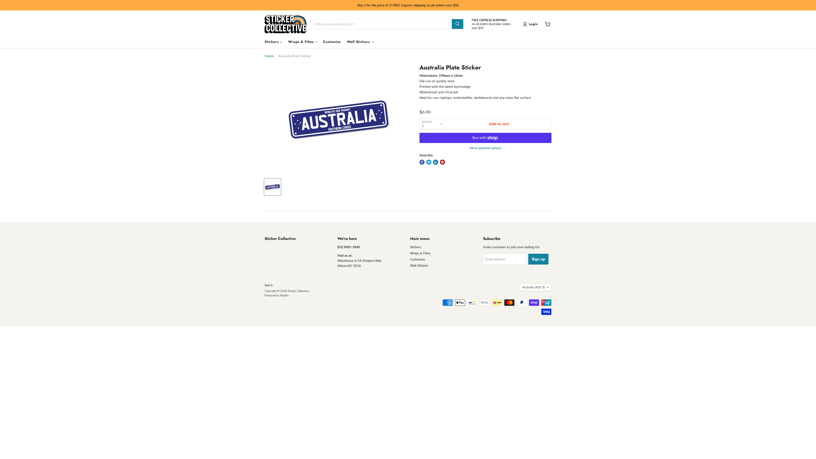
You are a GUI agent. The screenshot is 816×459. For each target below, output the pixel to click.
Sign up (538, 259)
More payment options (486, 148)
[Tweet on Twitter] (428, 162)
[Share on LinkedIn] (435, 162)
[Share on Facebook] (422, 162)
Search (269, 285)
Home (269, 56)
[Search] (457, 24)
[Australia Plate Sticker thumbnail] (272, 186)
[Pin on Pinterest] (442, 162)
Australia (533, 287)
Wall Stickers (359, 41)
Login (533, 24)
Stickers (272, 41)
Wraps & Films (301, 41)
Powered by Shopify (277, 295)
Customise (332, 41)
